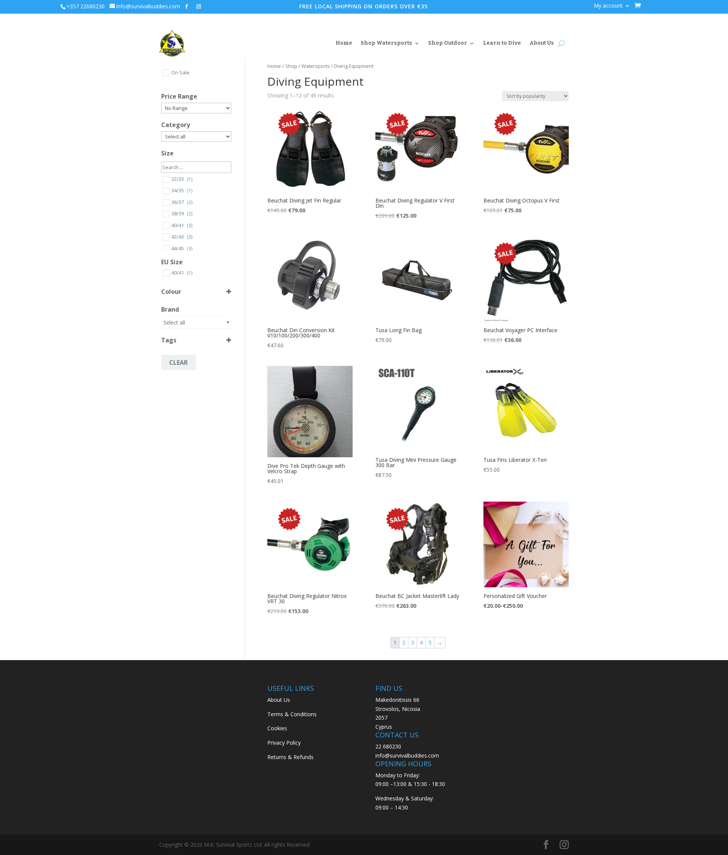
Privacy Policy (284, 742)
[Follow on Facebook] (186, 6)
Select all (174, 322)
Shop (291, 66)
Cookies (277, 728)
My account (608, 6)
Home (344, 43)
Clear (178, 362)
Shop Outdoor (447, 43)
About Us (541, 43)
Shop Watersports (386, 43)
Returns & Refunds (290, 757)
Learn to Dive (502, 43)
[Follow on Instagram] (198, 6)
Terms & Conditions (292, 714)
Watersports (315, 66)
